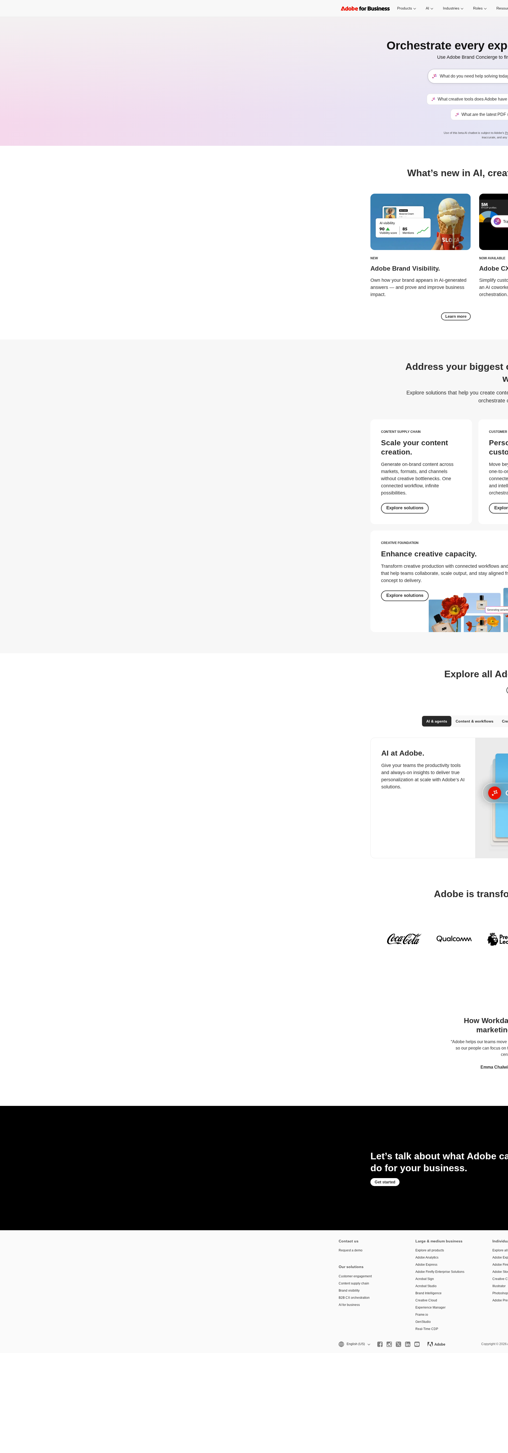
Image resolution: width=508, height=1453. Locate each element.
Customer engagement (355, 1276)
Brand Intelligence (428, 1293)
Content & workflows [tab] (474, 721)
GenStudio (423, 1322)
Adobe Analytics (426, 1257)
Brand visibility (349, 1290)
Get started (385, 1182)
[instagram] (389, 1344)
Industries (451, 8)
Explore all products (429, 1250)
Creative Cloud (426, 1300)
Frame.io (421, 1314)
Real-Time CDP (426, 1329)
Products (404, 8)
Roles (478, 8)
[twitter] (398, 1344)
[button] (354, 1344)
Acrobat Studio (426, 1286)
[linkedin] (407, 1344)
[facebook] (380, 1344)
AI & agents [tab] (436, 721)
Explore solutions (404, 507)
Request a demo (350, 1250)
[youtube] (417, 1344)
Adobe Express (426, 1264)
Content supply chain (354, 1283)
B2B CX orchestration (354, 1298)
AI (427, 8)
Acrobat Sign (424, 1279)
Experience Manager (430, 1307)
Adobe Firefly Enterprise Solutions (439, 1272)
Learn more (455, 316)
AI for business (349, 1305)
